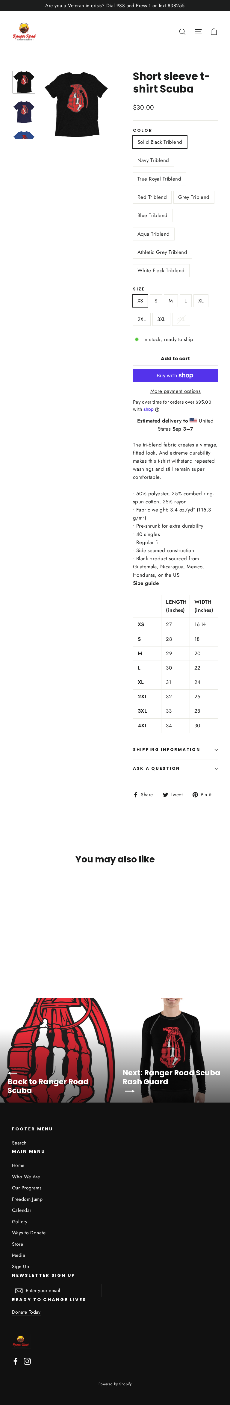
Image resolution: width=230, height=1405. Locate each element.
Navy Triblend (153, 160)
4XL (181, 319)
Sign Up (20, 1266)
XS (140, 300)
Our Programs (26, 1187)
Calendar (21, 1210)
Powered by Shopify (115, 1384)
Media (18, 1255)
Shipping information (166, 750)
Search (19, 1142)
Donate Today (26, 1312)
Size (139, 289)
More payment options (175, 391)
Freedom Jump (27, 1199)
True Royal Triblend (159, 178)
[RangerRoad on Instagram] (27, 1361)
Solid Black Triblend (159, 142)
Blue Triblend (152, 215)
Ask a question (156, 768)
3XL (161, 319)
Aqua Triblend (153, 233)
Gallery (19, 1221)
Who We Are (26, 1176)
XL (201, 300)
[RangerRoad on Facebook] (15, 1361)
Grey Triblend (194, 197)
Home (18, 1165)
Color (142, 130)
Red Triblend (152, 197)
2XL (141, 319)
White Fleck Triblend (161, 270)
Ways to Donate (29, 1232)
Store (17, 1244)
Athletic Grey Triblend (162, 252)
